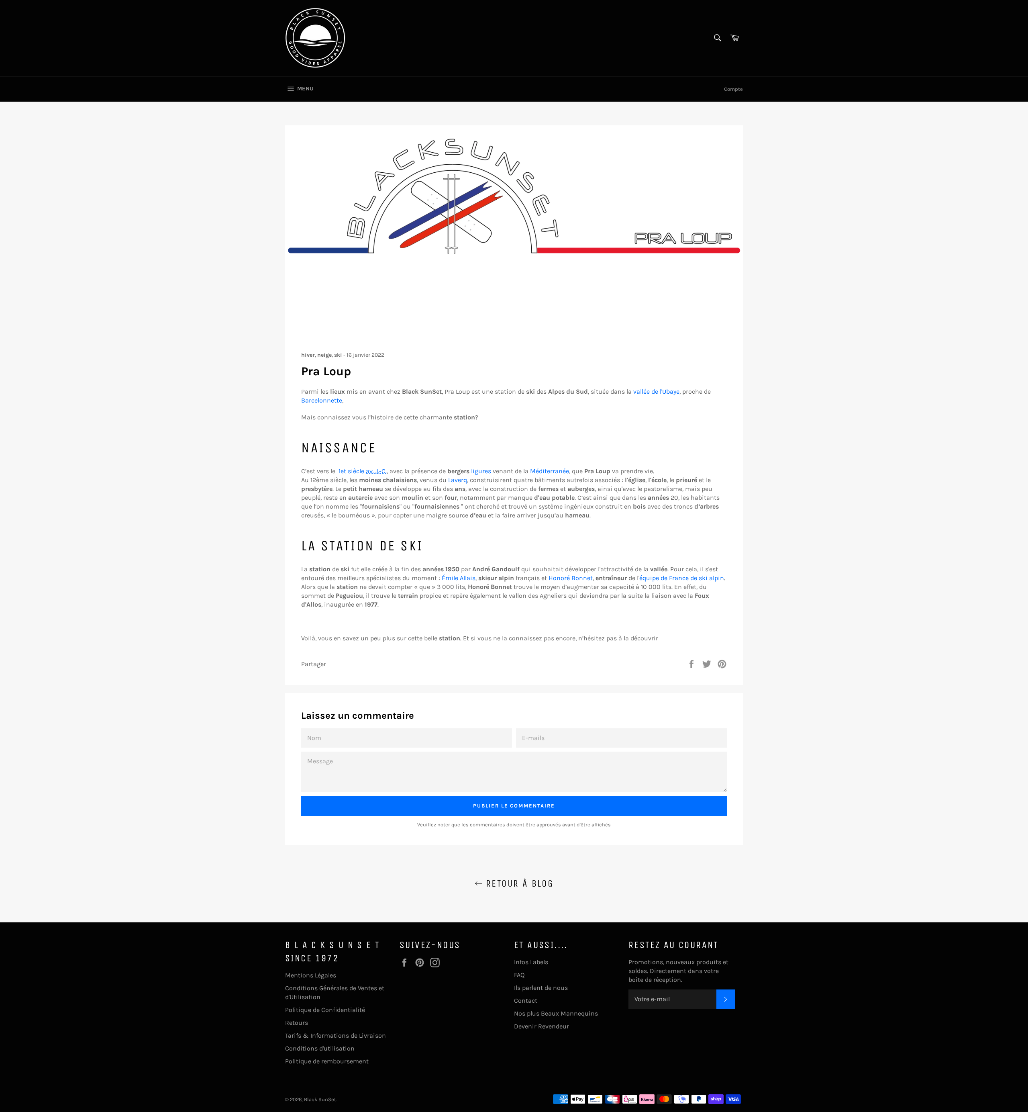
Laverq (457, 480)
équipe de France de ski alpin (681, 578)
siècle (363, 471)
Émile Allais (458, 578)
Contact (525, 1000)
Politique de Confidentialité (325, 1010)
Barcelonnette (321, 400)
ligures (481, 471)
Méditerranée (549, 471)
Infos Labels (531, 962)
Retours (296, 1022)
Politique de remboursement (327, 1061)
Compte (733, 89)
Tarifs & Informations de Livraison (335, 1035)
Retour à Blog (518, 883)
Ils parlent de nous (541, 987)
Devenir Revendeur (541, 1026)
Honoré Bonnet (571, 578)
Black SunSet (320, 1099)
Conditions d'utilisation (320, 1048)
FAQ (519, 975)
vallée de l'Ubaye (656, 391)
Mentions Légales (310, 975)
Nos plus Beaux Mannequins (556, 1013)
